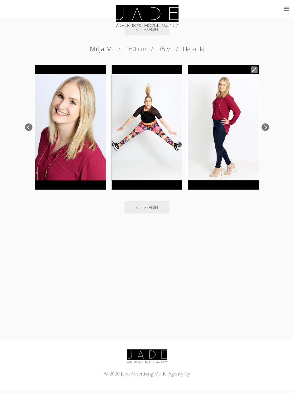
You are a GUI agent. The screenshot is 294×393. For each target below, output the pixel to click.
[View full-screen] (254, 69)
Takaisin (150, 207)
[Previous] (28, 127)
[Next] (265, 127)
